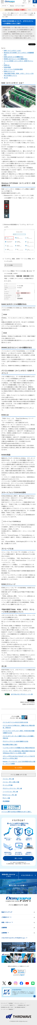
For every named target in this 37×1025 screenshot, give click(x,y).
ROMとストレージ (9, 71)
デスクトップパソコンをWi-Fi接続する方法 (15, 741)
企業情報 (4, 933)
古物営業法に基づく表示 (23, 1005)
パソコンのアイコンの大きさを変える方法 (15, 722)
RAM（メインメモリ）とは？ (12, 50)
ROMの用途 (7, 67)
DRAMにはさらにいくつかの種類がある (15, 59)
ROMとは (6, 65)
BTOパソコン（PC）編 (10, 795)
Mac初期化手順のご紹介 (10, 744)
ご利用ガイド (5, 917)
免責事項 (11, 1003)
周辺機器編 (6, 801)
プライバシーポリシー (19, 1003)
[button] (18, 972)
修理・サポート (6, 922)
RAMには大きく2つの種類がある (13, 57)
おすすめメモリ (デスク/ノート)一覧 (22, 694)
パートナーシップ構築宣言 (7, 1009)
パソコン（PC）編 (8, 779)
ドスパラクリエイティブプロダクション (13, 938)
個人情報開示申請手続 (20, 1007)
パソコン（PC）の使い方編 (11, 782)
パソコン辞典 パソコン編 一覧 (27, 13)
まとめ (6, 77)
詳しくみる (18, 858)
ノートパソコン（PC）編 (10, 791)
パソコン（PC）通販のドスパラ (10, 13)
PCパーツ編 (6, 798)
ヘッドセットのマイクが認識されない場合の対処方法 (19, 747)
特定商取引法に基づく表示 (7, 1007)
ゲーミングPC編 (7, 785)
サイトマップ (4, 1003)
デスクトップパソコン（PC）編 (12, 788)
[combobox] (22, 5)
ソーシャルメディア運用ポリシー (8, 1005)
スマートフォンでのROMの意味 (13, 69)
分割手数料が (16, 10)
